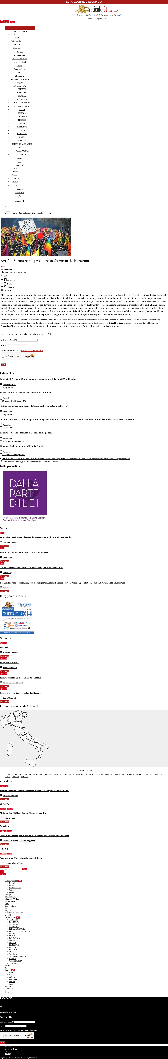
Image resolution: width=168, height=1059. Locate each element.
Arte (15, 168)
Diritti (19, 72)
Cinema (15, 171)
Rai (19, 162)
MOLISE (22, 123)
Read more (4, 546)
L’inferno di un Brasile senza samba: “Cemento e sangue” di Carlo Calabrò (34, 791)
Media (19, 158)
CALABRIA (22, 96)
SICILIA (22, 137)
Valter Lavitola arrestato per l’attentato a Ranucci (25, 392)
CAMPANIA (22, 99)
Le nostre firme (11, 1049)
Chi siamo (9, 1047)
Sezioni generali (18, 31)
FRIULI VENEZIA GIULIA (22, 106)
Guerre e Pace (19, 69)
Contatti (8, 1051)
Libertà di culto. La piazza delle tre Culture (20, 678)
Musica (15, 182)
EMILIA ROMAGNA (22, 103)
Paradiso (4, 647)
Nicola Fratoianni (10, 668)
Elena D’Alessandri (10, 796)
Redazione (7, 269)
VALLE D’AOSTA (22, 151)
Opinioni (3, 643)
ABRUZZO (22, 89)
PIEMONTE (22, 127)
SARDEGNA (22, 134)
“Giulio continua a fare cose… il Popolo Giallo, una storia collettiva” (34, 406)
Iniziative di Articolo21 (20, 79)
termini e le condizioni (32, 350)
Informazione (17, 41)
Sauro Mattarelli (9, 698)
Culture (17, 44)
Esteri (17, 38)
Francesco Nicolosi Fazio (13, 683)
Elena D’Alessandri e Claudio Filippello (19, 841)
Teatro (15, 185)
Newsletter (19, 193)
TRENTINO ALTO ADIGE (22, 144)
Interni (17, 34)
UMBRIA (22, 147)
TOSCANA (22, 140)
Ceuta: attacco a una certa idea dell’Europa (20, 693)
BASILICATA (22, 92)
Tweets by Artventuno (9, 1012)
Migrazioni (19, 76)
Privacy (8, 1054)
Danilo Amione (9, 818)
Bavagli (20, 52)
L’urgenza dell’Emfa (9, 663)
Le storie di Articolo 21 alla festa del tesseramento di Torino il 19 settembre (38, 379)
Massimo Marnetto (10, 652)
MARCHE (22, 120)
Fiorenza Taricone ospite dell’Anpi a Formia (22, 446)
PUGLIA (22, 130)
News (3, 267)
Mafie (19, 66)
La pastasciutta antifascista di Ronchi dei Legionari (26, 433)
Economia (17, 48)
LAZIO (22, 110)
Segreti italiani (20, 62)
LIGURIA (22, 113)
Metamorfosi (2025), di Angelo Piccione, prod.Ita (23, 813)
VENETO (22, 154)
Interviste (20, 189)
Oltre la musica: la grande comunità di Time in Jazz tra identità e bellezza (34, 836)
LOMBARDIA (22, 116)
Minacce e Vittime (19, 59)
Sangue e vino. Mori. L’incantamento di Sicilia (21, 858)
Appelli (20, 83)
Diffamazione (19, 55)
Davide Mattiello (9, 385)
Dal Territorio (18, 86)
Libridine (15, 178)
